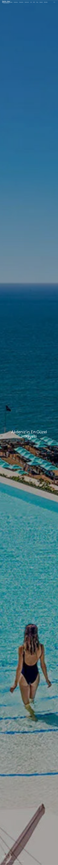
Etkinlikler (46, 2)
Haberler (41, 2)
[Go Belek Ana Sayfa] (6, 2)
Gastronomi (27, 2)
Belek (11, 2)
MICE (34, 2)
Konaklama (16, 2)
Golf (31, 2)
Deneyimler (21, 2)
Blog (37, 2)
